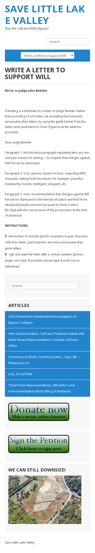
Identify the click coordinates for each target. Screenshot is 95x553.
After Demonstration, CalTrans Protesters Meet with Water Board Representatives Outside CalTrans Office (46, 339)
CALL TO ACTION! (20, 374)
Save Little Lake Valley (45, 14)
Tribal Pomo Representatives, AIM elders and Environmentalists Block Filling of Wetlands (41, 388)
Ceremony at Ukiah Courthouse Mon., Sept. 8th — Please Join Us (44, 360)
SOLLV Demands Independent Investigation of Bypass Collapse (42, 319)
